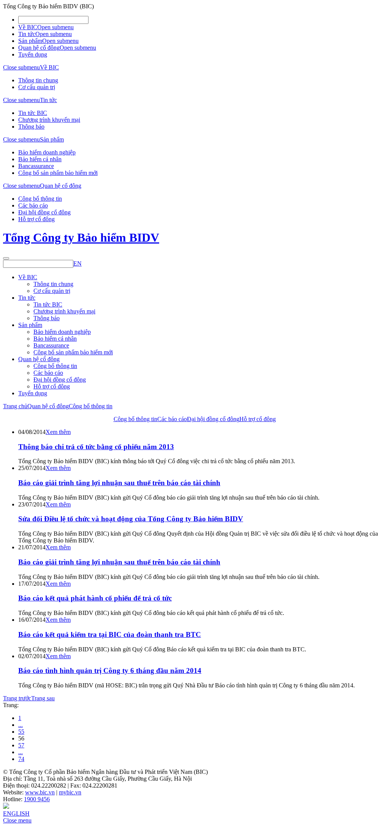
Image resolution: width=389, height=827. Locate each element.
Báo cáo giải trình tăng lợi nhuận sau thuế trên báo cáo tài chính (119, 483)
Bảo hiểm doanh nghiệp (47, 152)
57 (21, 745)
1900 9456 (37, 799)
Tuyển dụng (32, 54)
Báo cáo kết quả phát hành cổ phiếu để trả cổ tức (95, 598)
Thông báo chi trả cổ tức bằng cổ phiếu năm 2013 (96, 447)
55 (21, 731)
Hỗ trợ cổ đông (36, 219)
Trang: (11, 705)
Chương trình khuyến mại (49, 119)
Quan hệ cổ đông (39, 47)
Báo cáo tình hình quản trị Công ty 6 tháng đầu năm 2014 (109, 670)
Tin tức (26, 34)
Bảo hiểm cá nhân (40, 159)
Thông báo (31, 126)
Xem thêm (58, 432)
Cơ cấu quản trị (36, 87)
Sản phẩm (30, 41)
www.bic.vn (40, 792)
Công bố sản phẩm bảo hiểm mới (58, 173)
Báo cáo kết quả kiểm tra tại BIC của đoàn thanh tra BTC (109, 634)
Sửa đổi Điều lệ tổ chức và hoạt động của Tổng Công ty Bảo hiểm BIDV (130, 519)
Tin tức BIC (32, 113)
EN (77, 263)
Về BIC (27, 27)
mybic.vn (70, 792)
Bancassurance (36, 166)
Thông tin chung (38, 80)
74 (21, 759)
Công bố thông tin (40, 198)
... (20, 725)
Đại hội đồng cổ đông (44, 212)
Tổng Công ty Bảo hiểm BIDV (81, 237)
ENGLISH (16, 813)
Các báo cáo (33, 205)
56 (21, 738)
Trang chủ (15, 406)
